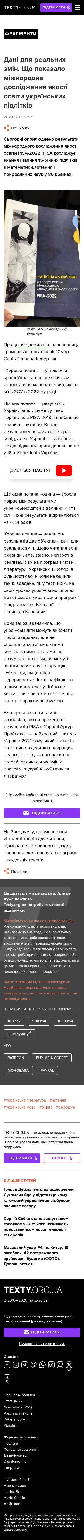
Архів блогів (14, 1497)
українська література (26, 1100)
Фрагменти (13, 1407)
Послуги (11, 1443)
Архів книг (13, 1503)
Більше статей (20, 1180)
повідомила (32, 345)
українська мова (21, 1107)
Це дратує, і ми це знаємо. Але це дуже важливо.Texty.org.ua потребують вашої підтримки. (37, 902)
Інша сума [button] (16, 1034)
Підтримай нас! (16, 1479)
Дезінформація (17, 1455)
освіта (47, 1107)
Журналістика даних (21, 1437)
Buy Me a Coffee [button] (52, 1057)
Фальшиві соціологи (21, 1449)
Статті (8, 1401)
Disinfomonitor (16, 1461)
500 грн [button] (39, 1021)
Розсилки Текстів (18, 1413)
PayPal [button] (47, 1070)
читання (59, 1100)
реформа (66, 1107)
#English (11, 1425)
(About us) (26, 1395)
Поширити (20, 128)
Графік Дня (13, 1491)
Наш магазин (15, 1485)
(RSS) (18, 1401)
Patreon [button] (16, 1057)
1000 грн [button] (65, 1021)
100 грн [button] (14, 1021)
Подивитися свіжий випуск (42, 1343)
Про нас (10, 1395)
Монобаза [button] (18, 1070)
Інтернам (11, 1467)
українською (41, 1522)
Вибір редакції (16, 1419)
